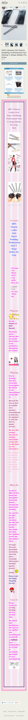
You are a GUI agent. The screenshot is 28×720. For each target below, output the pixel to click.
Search (5, 711)
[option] (7, 44)
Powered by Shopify (20, 715)
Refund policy (21, 711)
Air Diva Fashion (11, 715)
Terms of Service (12, 711)
